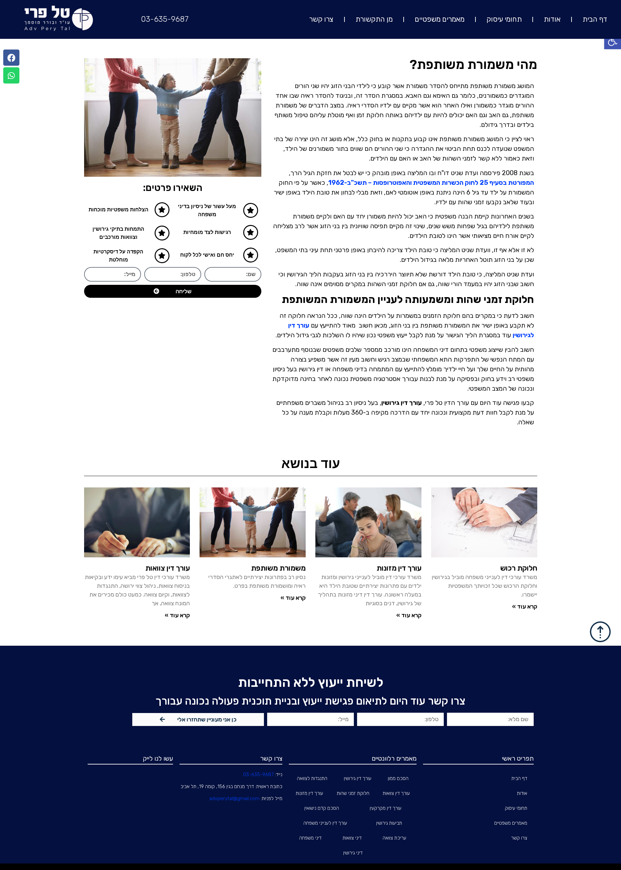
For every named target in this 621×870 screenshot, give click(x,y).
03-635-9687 (165, 19)
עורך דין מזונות (398, 568)
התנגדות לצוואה (312, 778)
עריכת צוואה (394, 838)
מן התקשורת (374, 19)
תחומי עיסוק (504, 19)
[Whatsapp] (11, 75)
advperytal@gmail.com (234, 798)
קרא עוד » (524, 606)
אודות (552, 19)
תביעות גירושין (389, 823)
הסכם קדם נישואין (321, 808)
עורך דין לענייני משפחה (325, 823)
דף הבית (595, 19)
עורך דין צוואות (167, 568)
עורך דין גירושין (357, 778)
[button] (612, 40)
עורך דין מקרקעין (385, 808)
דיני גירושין (353, 853)
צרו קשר (321, 19)
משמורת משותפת (278, 568)
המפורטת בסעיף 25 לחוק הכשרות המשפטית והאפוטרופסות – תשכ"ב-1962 (431, 182)
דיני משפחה (310, 838)
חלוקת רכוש (518, 568)
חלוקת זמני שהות (353, 793)
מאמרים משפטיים (439, 19)
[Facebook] (11, 58)
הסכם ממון (398, 778)
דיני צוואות (352, 838)
